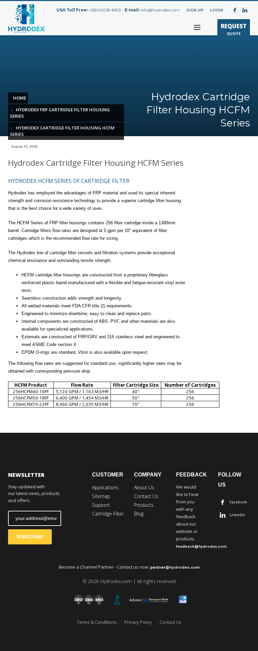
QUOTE (234, 29)
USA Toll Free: (72, 9)
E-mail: (132, 9)
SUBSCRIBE (30, 536)
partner (175, 567)
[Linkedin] (245, 10)
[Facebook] (235, 10)
